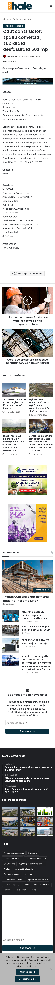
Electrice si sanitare (12, 874)
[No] (51, 969)
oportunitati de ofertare (38, 879)
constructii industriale (24, 869)
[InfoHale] (20, 6)
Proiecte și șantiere (22, 19)
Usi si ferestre (21, 890)
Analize (7, 869)
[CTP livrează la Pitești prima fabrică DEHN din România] (10, 831)
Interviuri (28, 874)
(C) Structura (9, 864)
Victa (34, 890)
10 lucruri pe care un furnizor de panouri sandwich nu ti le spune (35, 615)
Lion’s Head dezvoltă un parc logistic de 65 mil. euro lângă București (14, 404)
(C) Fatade (32, 853)
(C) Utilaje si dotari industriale (31, 864)
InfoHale (10, 56)
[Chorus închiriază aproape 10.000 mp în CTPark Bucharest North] (28, 811)
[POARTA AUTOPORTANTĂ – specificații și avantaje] (10, 645)
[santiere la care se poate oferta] (27, 82)
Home (8, 19)
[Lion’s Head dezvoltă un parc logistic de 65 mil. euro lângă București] (14, 390)
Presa (26, 884)
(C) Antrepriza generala (28, 273)
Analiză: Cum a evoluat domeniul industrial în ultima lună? (26, 598)
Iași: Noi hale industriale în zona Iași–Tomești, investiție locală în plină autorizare (39, 405)
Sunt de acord (27, 971)
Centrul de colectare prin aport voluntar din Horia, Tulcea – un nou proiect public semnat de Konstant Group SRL (41, 443)
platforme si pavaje (12, 884)
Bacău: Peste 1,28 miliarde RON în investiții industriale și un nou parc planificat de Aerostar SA (13, 443)
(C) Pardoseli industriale (35, 858)
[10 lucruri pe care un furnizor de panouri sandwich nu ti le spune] (10, 616)
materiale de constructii (14, 879)
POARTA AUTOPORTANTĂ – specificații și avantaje (36, 641)
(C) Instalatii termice (12, 858)
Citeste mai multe (27, 978)
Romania (7, 890)
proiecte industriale (42, 884)
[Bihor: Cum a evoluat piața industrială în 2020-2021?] (10, 630)
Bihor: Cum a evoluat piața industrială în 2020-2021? (36, 628)
